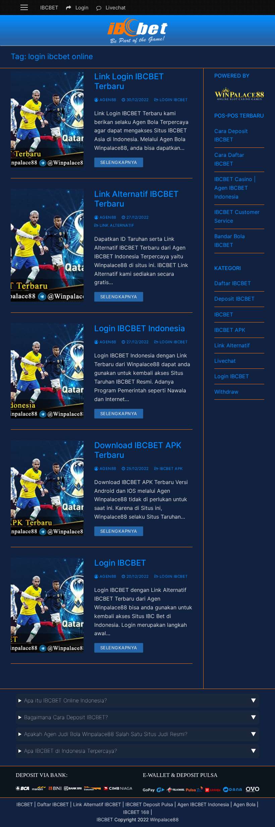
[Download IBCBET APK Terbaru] (47, 488)
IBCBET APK (170, 468)
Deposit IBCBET (234, 298)
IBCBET (49, 7)
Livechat (115, 7)
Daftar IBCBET (232, 283)
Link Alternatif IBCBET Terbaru (136, 199)
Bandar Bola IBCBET (229, 240)
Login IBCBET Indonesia (139, 328)
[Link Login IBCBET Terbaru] (47, 120)
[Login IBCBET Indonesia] (47, 370)
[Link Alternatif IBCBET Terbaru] (47, 245)
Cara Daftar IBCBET (229, 159)
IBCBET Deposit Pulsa (149, 804)
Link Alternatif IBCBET (97, 804)
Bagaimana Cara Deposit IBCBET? (66, 717)
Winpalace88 (164, 819)
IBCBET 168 (136, 812)
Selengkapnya (118, 162)
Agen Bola (245, 804)
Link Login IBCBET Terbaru (129, 81)
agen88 (107, 99)
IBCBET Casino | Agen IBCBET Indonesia (235, 188)
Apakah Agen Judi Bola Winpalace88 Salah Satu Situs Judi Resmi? (105, 734)
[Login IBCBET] (47, 605)
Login (82, 7)
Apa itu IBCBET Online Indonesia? (65, 700)
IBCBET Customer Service (237, 216)
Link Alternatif (116, 225)
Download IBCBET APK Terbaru (137, 450)
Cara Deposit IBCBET (231, 135)
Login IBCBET (173, 99)
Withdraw (226, 391)
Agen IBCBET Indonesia (203, 804)
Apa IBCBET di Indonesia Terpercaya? (70, 750)
